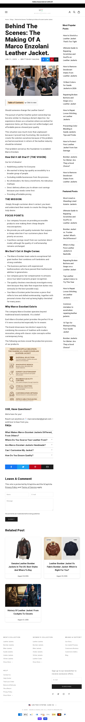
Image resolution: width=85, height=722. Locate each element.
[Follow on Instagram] (64, 694)
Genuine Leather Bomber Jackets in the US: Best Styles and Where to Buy (23, 566)
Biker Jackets (7, 648)
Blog (66, 655)
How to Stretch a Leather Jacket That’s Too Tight (70, 38)
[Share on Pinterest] (52, 59)
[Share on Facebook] (43, 59)
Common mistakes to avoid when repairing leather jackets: (70, 310)
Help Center (7, 678)
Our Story (68, 641)
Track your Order (8, 682)
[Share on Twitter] (48, 59)
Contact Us (7, 675)
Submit (11, 519)
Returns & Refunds (9, 685)
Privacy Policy (11, 487)
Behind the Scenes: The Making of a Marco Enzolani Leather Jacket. (34, 19)
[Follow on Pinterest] (69, 694)
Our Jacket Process (71, 645)
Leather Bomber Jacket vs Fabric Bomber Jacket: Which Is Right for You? (62, 566)
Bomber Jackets (8, 645)
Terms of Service (29, 487)
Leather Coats (37, 659)
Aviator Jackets (8, 655)
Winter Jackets (8, 659)
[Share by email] (56, 59)
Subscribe (67, 686)
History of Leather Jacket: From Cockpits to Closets (23, 612)
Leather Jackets (8, 641)
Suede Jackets (8, 652)
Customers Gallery (71, 652)
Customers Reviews (71, 648)
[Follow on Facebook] (53, 694)
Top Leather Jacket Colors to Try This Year (70, 279)
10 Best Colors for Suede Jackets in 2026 (69, 85)
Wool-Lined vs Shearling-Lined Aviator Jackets (70, 201)
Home (7, 19)
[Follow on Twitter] (58, 694)
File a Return (7, 688)
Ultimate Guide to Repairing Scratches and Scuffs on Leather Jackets (70, 54)
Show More (7, 662)
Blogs (11, 19)
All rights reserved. (53, 710)
